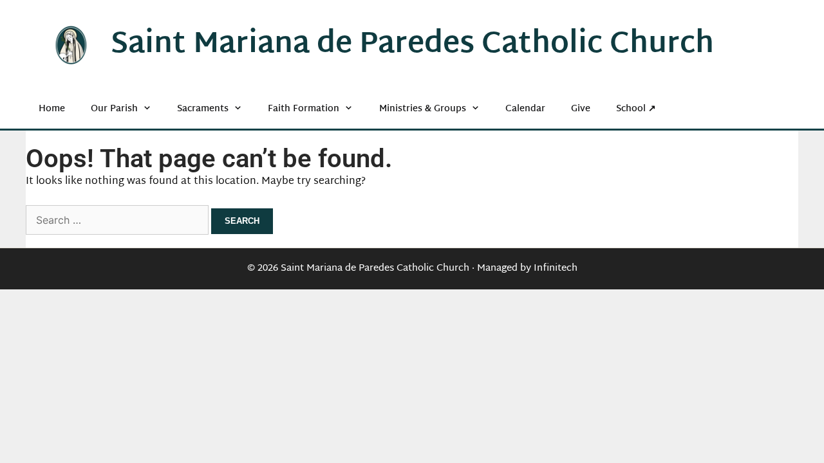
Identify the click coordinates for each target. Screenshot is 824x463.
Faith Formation (303, 109)
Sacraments (203, 109)
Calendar (525, 109)
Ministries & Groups (422, 109)
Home (52, 109)
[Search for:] (118, 221)
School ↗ (636, 109)
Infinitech (555, 268)
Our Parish (114, 109)
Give (580, 109)
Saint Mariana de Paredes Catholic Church (412, 45)
